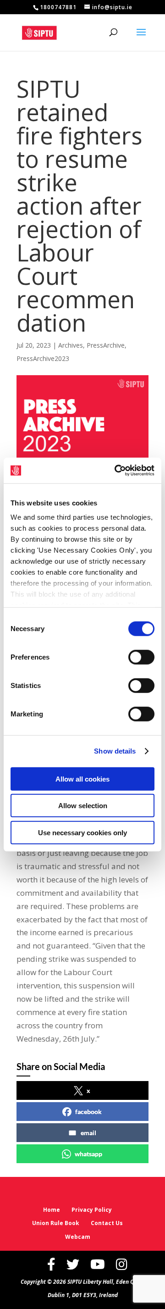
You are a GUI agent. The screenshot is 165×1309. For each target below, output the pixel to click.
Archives (70, 345)
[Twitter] (72, 1264)
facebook (88, 1111)
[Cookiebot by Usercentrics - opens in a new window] (116, 471)
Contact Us (107, 1223)
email (88, 1133)
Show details (115, 751)
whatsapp (88, 1154)
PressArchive (106, 345)
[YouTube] (97, 1264)
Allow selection (82, 806)
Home (51, 1210)
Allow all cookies (82, 778)
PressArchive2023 (42, 358)
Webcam (77, 1237)
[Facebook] (51, 1264)
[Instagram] (121, 1264)
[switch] (141, 656)
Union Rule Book (55, 1223)
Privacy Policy (92, 1210)
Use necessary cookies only (82, 832)
